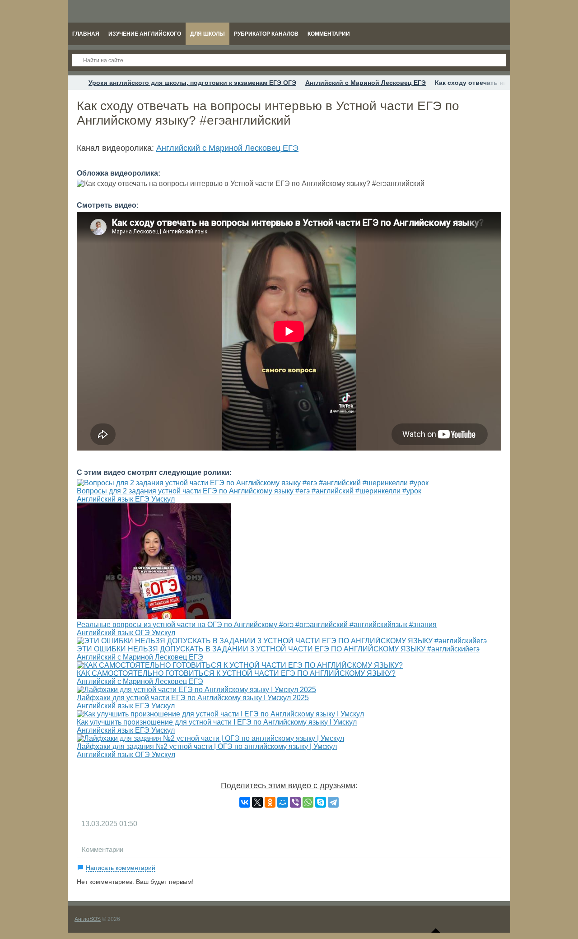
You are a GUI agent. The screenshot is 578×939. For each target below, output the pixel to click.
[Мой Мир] (282, 802)
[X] (257, 802)
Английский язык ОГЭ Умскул (126, 633)
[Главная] (75, 82)
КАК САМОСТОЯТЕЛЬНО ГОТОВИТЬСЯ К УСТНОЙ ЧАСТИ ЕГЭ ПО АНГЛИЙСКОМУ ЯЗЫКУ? (236, 673)
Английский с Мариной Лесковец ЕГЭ (227, 148)
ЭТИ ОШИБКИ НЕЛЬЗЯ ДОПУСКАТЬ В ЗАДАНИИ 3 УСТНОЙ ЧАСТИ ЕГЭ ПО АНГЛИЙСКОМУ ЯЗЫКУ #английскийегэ (278, 649)
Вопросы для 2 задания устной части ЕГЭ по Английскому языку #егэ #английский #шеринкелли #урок (249, 491)
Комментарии (102, 849)
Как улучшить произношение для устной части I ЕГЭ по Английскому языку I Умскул (217, 722)
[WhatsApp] (308, 802)
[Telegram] (333, 802)
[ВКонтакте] (244, 802)
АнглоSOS (88, 919)
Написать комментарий (120, 867)
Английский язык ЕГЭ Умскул (126, 499)
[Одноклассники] (270, 802)
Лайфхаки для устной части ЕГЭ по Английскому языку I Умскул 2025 (193, 698)
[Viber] (295, 802)
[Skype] (320, 802)
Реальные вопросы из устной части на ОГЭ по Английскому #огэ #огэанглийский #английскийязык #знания (257, 624)
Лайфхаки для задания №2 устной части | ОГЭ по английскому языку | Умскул (207, 746)
